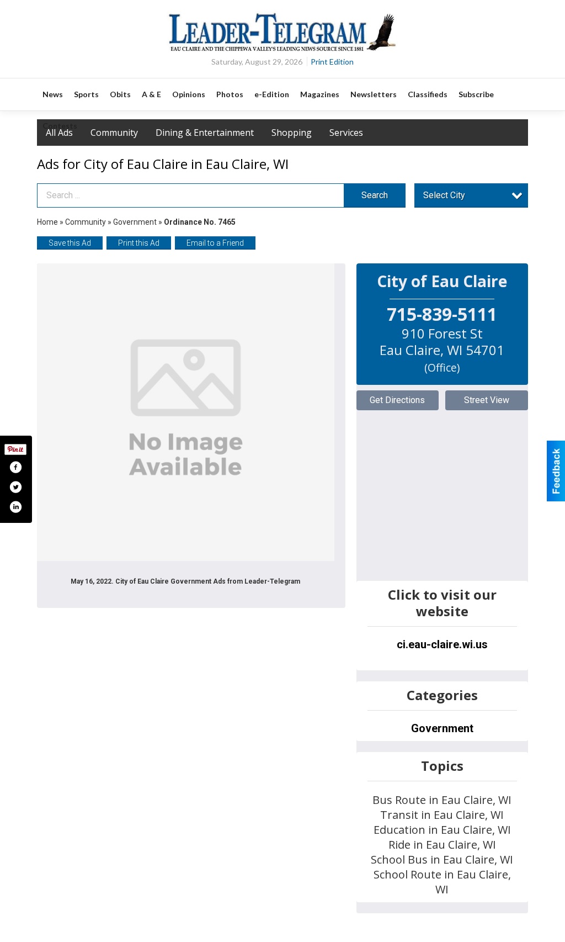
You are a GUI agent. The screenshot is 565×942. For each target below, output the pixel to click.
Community (86, 222)
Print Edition (332, 61)
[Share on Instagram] (15, 507)
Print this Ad (138, 243)
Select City (444, 195)
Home (47, 222)
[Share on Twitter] (15, 487)
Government (135, 222)
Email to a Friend (215, 243)
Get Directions (397, 400)
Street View (486, 400)
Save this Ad (70, 243)
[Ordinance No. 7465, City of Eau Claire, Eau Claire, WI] (185, 412)
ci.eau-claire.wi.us (442, 644)
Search (374, 195)
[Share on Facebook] (15, 467)
